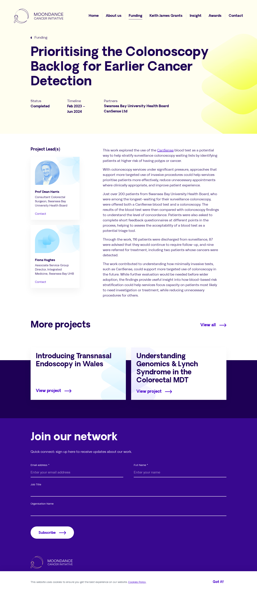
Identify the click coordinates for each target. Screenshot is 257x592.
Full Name (140, 465)
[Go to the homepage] (38, 16)
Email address (39, 465)
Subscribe (47, 533)
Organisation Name (42, 503)
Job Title (36, 484)
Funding (40, 37)
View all (208, 325)
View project (48, 391)
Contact (40, 213)
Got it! (218, 582)
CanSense (165, 150)
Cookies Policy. (137, 582)
